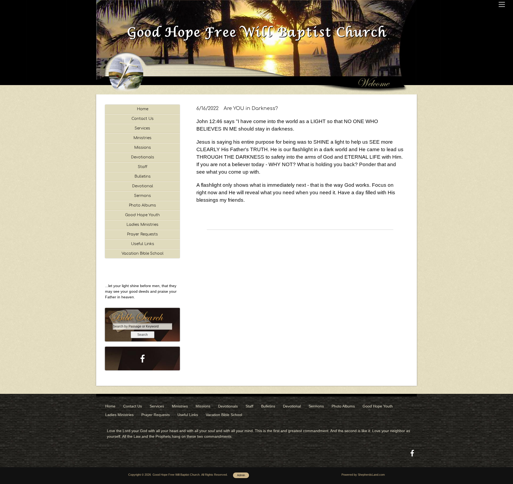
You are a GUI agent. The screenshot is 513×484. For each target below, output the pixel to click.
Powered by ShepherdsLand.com (363, 474)
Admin (241, 475)
